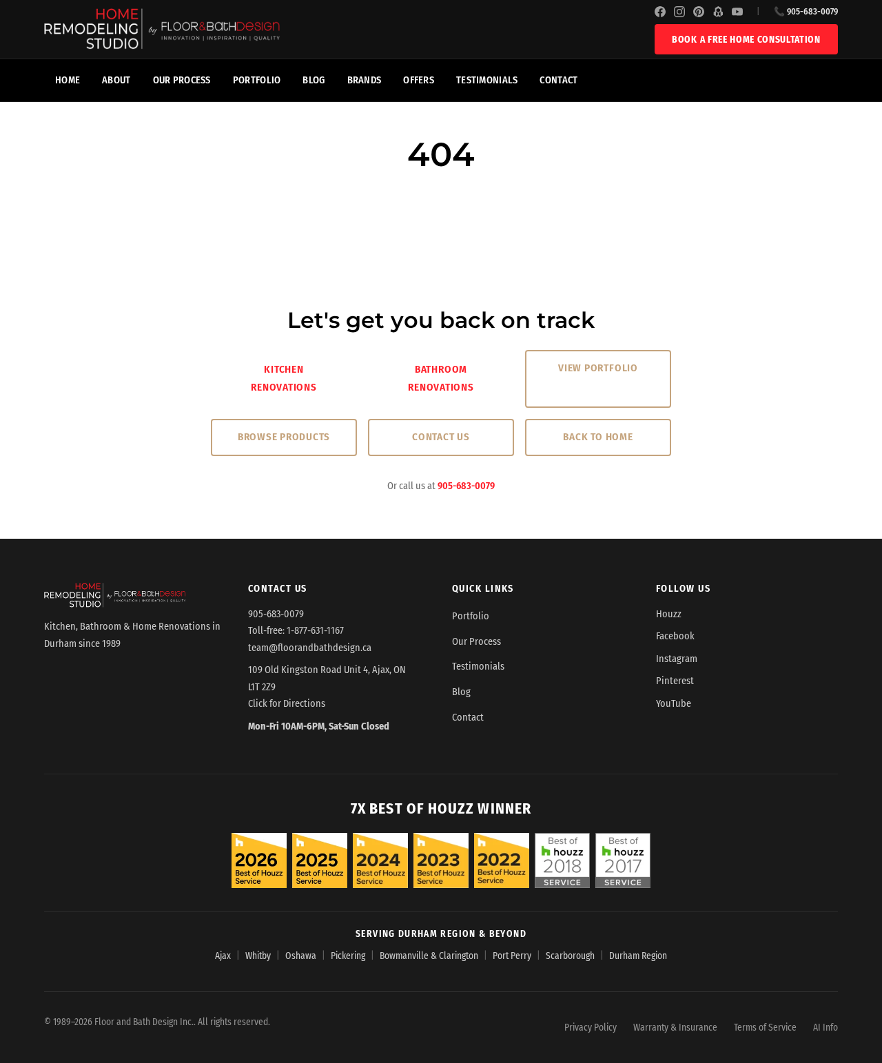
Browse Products (284, 437)
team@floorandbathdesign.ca (309, 648)
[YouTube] (737, 11)
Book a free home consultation (746, 39)
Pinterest (675, 681)
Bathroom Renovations (440, 378)
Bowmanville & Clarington (429, 956)
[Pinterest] (698, 11)
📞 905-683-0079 (806, 11)
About (116, 80)
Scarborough (570, 956)
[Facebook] (660, 11)
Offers (418, 80)
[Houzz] (718, 11)
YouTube (673, 704)
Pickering (348, 956)
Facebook (675, 636)
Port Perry (512, 956)
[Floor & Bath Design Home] (349, 29)
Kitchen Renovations (283, 378)
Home (67, 80)
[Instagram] (679, 11)
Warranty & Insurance (675, 1027)
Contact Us (441, 437)
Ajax (223, 956)
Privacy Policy (590, 1027)
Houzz (668, 614)
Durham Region (638, 956)
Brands (364, 80)
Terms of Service (765, 1027)
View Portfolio (598, 368)
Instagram (676, 659)
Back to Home (598, 437)
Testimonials (486, 80)
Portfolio (257, 80)
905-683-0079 (466, 486)
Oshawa (300, 956)
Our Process (182, 80)
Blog (313, 80)
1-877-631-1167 (315, 631)
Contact (558, 80)
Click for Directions (286, 704)
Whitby (258, 956)
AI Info (825, 1027)
